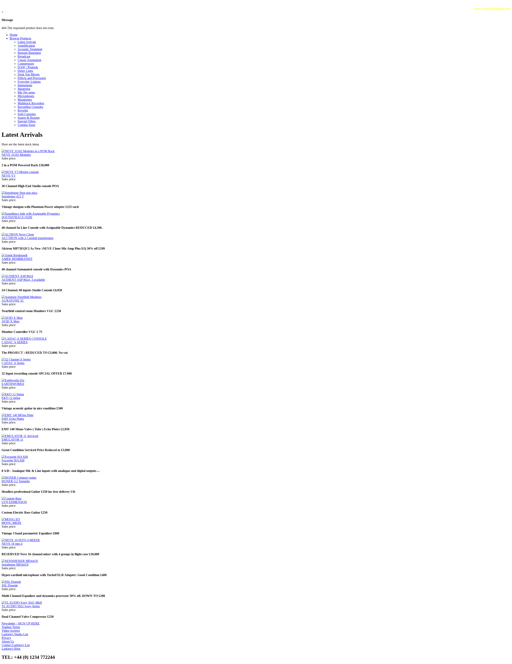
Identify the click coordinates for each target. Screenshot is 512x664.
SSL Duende (10, 585)
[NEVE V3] (20, 172)
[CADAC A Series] (16, 359)
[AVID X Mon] (12, 317)
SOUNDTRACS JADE (17, 217)
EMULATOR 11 (12, 439)
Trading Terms (11, 627)
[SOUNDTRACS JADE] (31, 213)
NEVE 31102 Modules (16, 154)
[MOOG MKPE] (11, 519)
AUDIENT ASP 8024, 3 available (23, 279)
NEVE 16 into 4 (12, 543)
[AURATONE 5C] (21, 297)
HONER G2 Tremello (16, 481)
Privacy (6, 638)
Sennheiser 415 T (13, 196)
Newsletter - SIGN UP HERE (21, 623)
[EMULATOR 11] (20, 436)
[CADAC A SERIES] (24, 338)
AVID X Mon (10, 321)
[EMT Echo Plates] (17, 415)
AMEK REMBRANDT (17, 259)
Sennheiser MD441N (15, 564)
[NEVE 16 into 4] (21, 540)
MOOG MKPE (11, 523)
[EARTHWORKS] (13, 380)
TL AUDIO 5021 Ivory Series (21, 606)
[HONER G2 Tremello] (19, 477)
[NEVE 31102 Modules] (28, 151)
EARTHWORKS (13, 384)
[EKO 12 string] (13, 394)
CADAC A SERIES (15, 342)
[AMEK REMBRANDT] (14, 255)
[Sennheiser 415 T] (19, 192)
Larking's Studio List (15, 634)
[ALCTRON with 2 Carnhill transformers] (18, 234)
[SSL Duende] (11, 581)
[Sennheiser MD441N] (20, 561)
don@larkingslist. (494, 8)
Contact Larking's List (16, 645)
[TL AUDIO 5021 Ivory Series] (22, 602)
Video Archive (11, 630)
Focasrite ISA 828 (13, 460)
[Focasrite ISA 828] (15, 456)
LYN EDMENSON (14, 502)
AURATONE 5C (13, 300)
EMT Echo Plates (13, 418)
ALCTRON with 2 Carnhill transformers (27, 238)
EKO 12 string (11, 398)
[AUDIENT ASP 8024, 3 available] (17, 276)
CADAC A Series (13, 363)
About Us (8, 641)
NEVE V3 (8, 175)
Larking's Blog (11, 648)
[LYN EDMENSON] (11, 498)
